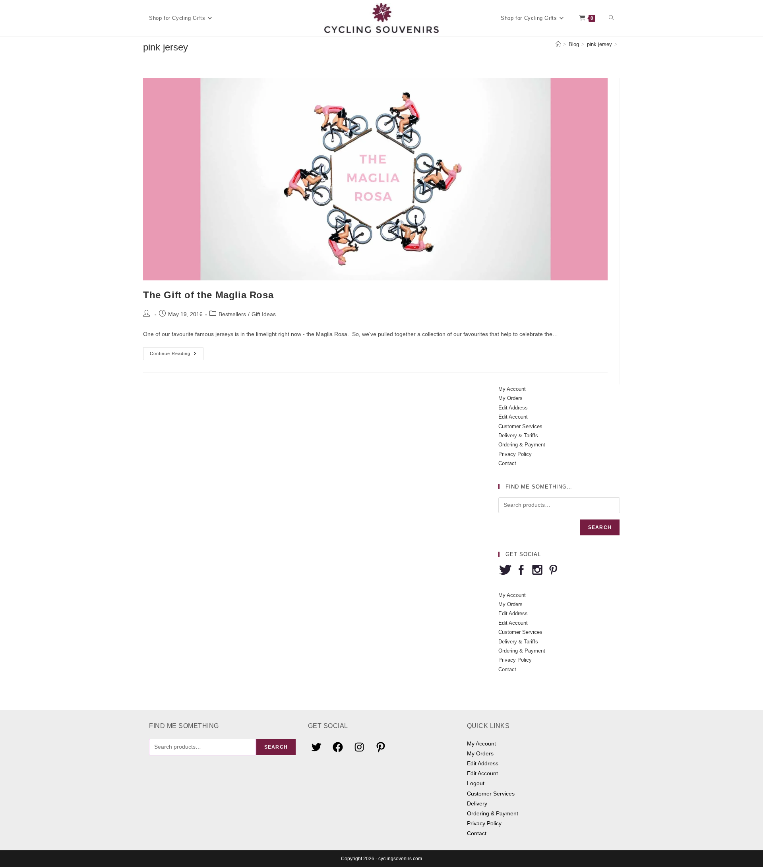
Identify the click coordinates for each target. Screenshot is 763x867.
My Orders (510, 398)
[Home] (558, 44)
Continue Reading (176, 355)
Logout (475, 783)
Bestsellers (232, 314)
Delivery (477, 803)
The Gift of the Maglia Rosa (208, 295)
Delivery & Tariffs (518, 435)
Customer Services (520, 426)
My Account (512, 389)
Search (600, 527)
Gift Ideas (264, 314)
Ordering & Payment (521, 445)
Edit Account (513, 417)
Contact (507, 463)
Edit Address (513, 408)
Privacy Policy (515, 454)
